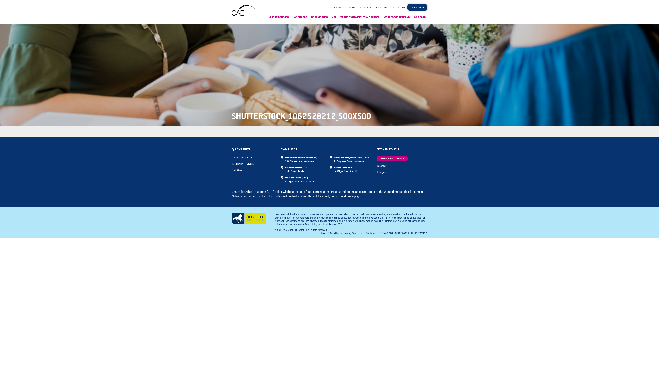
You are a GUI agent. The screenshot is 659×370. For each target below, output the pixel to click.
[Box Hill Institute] (249, 223)
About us (339, 7)
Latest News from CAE (243, 157)
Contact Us (398, 7)
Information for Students (244, 163)
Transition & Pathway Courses (360, 17)
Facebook (382, 165)
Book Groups (319, 17)
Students (365, 7)
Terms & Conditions (331, 233)
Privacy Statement (353, 233)
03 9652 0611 (417, 7)
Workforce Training (397, 17)
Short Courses (279, 17)
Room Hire (381, 7)
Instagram (382, 172)
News (352, 7)
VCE (334, 17)
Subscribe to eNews (392, 158)
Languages (300, 17)
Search (422, 17)
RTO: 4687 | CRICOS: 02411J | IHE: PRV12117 (403, 233)
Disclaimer (371, 233)
